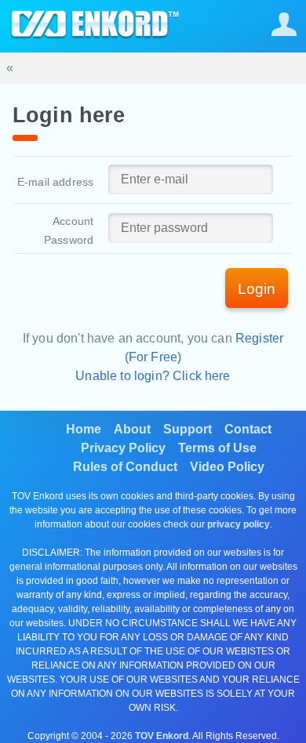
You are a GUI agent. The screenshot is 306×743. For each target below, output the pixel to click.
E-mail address (55, 182)
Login (256, 289)
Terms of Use (217, 448)
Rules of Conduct (125, 466)
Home (83, 429)
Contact (247, 429)
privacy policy (238, 524)
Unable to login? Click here (152, 375)
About (132, 429)
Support (187, 429)
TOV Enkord (161, 735)
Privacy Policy (123, 448)
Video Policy (227, 466)
